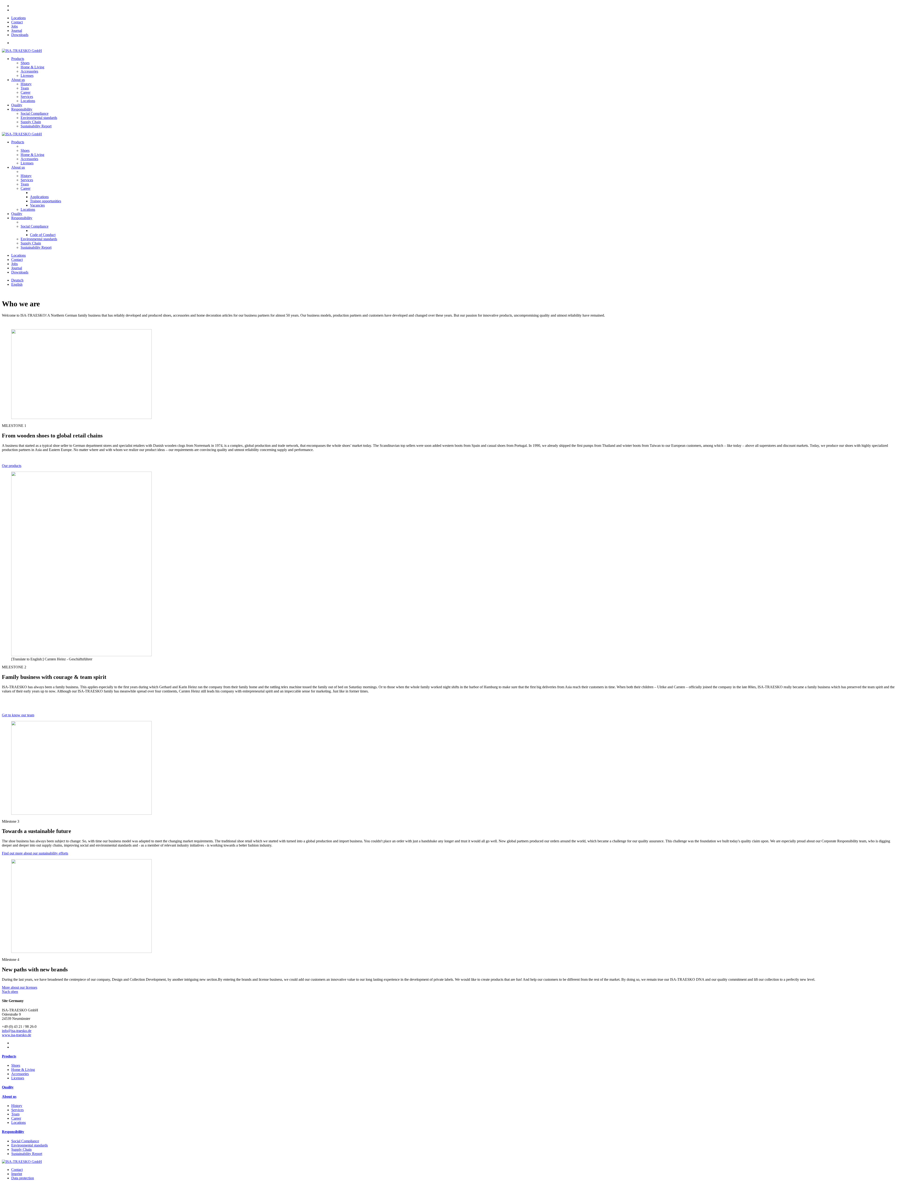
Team (25, 184)
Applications (39, 197)
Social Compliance (34, 226)
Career (25, 188)
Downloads (19, 35)
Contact (17, 22)
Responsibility (21, 109)
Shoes (25, 150)
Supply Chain (31, 243)
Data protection (22, 1178)
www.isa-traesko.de (16, 1035)
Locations (18, 18)
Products (17, 59)
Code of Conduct (42, 235)
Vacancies (37, 205)
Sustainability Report (36, 247)
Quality (16, 105)
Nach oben (10, 992)
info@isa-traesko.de (16, 1031)
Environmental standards (39, 239)
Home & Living (32, 155)
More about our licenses (19, 987)
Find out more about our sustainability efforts (35, 853)
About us (18, 80)
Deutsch (17, 280)
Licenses (27, 163)
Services (27, 180)
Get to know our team (18, 715)
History (26, 176)
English (16, 284)
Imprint (16, 1174)
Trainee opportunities (45, 201)
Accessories (29, 159)
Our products (11, 466)
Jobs (14, 26)
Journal (16, 31)
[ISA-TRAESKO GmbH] (22, 51)
